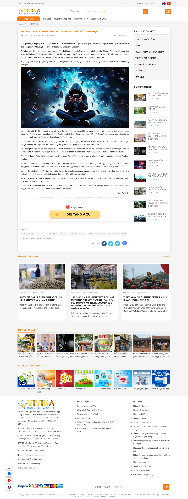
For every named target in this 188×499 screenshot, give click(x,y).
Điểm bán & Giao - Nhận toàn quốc (90, 410)
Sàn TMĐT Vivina (28, 238)
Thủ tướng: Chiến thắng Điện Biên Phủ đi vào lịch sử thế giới (145, 298)
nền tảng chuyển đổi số (96, 234)
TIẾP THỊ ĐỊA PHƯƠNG (145, 58)
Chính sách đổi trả (140, 418)
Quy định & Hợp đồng (141, 470)
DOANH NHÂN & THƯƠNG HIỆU (149, 52)
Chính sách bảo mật (141, 406)
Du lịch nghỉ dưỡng (103, 389)
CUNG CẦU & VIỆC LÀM (145, 64)
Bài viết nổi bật (26, 330)
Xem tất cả (165, 257)
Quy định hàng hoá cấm (142, 422)
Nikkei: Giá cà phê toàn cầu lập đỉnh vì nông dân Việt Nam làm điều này (41, 298)
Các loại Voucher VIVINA (87, 406)
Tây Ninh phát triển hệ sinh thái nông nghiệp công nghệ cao (158, 176)
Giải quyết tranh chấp (141, 462)
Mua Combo (79, 19)
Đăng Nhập (150, 3)
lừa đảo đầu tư (52, 234)
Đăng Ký (139, 3)
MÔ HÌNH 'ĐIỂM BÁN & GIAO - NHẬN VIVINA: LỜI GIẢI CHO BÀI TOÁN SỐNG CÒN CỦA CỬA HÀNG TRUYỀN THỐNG (123, 355)
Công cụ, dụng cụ (140, 389)
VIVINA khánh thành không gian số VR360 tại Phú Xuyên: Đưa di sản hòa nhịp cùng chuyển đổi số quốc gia (84, 355)
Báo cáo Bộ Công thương (143, 474)
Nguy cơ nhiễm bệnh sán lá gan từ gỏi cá (65, 355)
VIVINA (63, 234)
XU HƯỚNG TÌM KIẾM (28, 366)
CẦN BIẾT (139, 77)
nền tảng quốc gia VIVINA (117, 234)
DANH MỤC (29, 19)
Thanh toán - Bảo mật (142, 466)
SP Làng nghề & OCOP (97, 19)
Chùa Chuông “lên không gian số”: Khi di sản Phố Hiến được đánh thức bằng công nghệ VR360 (160, 355)
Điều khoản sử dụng (141, 410)
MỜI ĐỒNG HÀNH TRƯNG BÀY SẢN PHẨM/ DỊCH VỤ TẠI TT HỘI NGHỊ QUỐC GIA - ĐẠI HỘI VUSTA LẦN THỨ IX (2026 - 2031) (25, 355)
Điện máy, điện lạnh (160, 389)
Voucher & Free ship (62, 19)
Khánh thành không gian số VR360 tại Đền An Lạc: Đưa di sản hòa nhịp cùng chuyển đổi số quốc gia (141, 355)
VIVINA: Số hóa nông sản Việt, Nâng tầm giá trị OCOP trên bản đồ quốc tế (103, 355)
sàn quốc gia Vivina (44, 238)
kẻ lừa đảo (40, 234)
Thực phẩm (80, 389)
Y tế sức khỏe (120, 389)
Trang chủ (22, 24)
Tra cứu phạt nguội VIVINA (87, 414)
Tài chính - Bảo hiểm (26, 389)
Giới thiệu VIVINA (83, 418)
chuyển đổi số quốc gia (77, 234)
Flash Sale (46, 19)
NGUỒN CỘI (34, 24)
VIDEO (138, 45)
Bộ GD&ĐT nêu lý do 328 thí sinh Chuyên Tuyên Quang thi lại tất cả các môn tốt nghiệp (45, 355)
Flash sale (60, 389)
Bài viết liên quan (28, 257)
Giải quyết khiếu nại (140, 414)
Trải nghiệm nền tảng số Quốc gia (31, 3)
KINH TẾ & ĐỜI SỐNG (145, 39)
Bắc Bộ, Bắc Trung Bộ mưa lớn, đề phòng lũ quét (158, 122)
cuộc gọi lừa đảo (28, 234)
